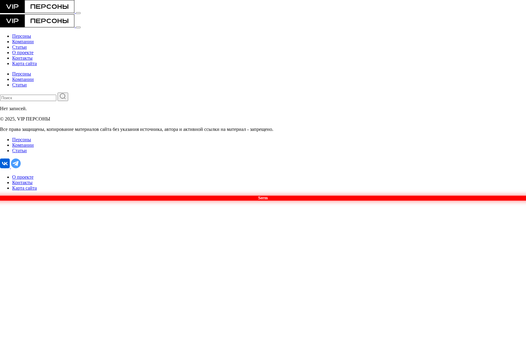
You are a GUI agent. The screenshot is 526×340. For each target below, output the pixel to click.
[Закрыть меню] (78, 27)
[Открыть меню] (78, 13)
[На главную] (38, 11)
